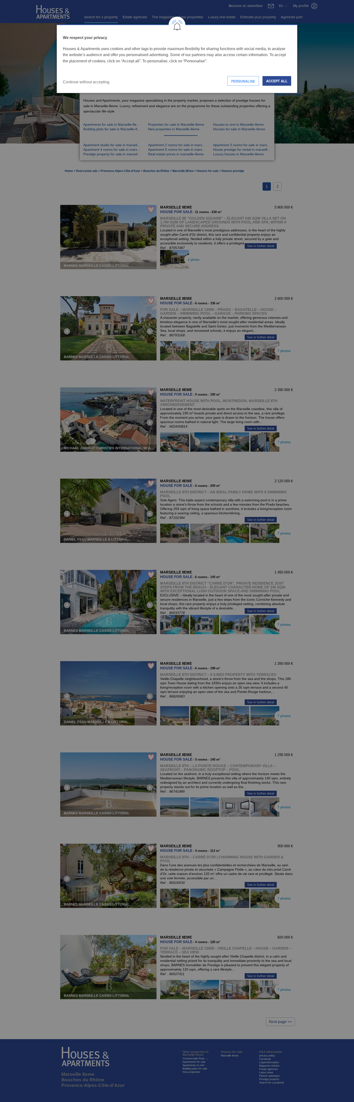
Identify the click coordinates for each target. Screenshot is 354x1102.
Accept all (277, 80)
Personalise (243, 81)
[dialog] (177, 58)
